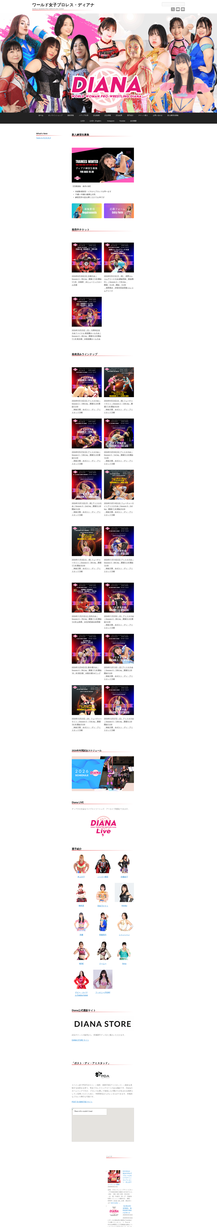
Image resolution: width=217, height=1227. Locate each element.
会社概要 (133, 121)
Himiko (124, 906)
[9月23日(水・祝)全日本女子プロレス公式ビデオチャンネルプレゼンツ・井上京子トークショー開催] (114, 1176)
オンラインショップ (55, 115)
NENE (81, 964)
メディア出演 (83, 115)
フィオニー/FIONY (102, 992)
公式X (82, 121)
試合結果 (119, 115)
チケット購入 (143, 115)
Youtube (122, 121)
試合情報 (108, 115)
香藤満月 (102, 935)
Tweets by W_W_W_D (43, 138)
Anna (124, 964)
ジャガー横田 (102, 877)
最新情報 (70, 115)
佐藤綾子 (124, 877)
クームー (102, 964)
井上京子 (81, 877)
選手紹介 (130, 115)
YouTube (178, 9)
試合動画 (96, 115)
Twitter (173, 9)
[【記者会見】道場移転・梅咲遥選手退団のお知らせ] (114, 1211)
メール (183, 9)
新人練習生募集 (172, 115)
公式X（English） (96, 121)
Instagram (110, 121)
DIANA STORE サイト (80, 1040)
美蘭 (81, 935)
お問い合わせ (157, 115)
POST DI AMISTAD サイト (82, 1102)
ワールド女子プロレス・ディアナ (63, 4)
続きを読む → (115, 1203)
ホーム (41, 115)
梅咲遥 (81, 906)
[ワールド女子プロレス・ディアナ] (108, 63)
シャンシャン (124, 935)
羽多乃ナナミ (102, 906)
